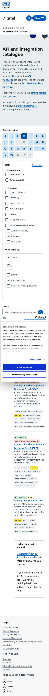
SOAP (17, 475)
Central (22, 419)
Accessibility (7, 645)
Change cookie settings (12, 649)
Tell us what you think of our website (17, 666)
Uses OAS (18, 426)
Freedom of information (12, 638)
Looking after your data (12, 634)
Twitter (9, 681)
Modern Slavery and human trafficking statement (22, 642)
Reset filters (37, 165)
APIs (14, 76)
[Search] (40, 312)
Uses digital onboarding (34, 426)
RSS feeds (6, 670)
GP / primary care (35, 412)
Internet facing (34, 419)
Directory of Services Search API (28, 500)
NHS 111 (18, 415)
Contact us (7, 659)
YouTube (10, 691)
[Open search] (29, 18)
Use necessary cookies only (24, 375)
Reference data (29, 415)
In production (20, 437)
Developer (18, 28)
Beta (30, 497)
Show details (35, 360)
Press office (7, 662)
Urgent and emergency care (26, 422)
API (16, 419)
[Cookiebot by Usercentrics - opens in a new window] (35, 318)
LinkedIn (10, 686)
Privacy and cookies (10, 627)
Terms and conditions (11, 631)
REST (39, 415)
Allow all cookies (24, 367)
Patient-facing (20, 412)
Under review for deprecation (27, 382)
